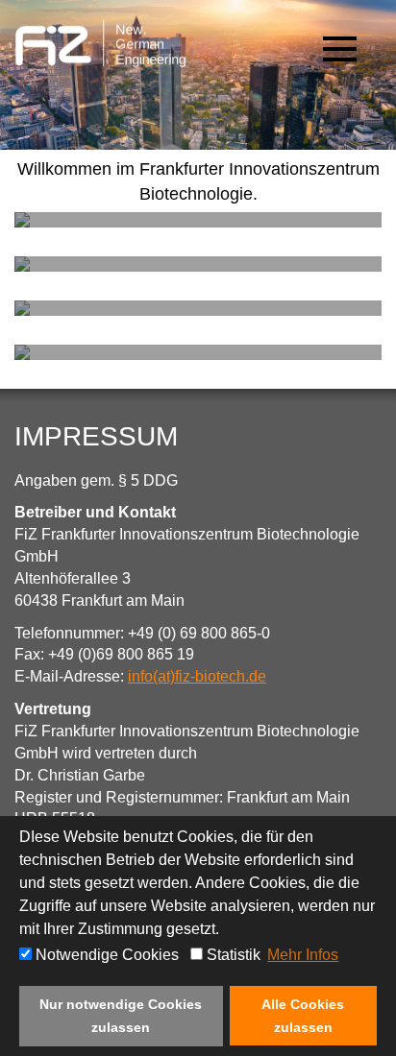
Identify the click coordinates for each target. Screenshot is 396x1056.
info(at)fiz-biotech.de (197, 676)
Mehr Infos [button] (302, 955)
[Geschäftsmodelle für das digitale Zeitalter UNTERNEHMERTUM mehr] (198, 308)
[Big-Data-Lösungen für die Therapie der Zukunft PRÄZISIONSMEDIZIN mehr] (198, 220)
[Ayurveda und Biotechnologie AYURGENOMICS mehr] (198, 352)
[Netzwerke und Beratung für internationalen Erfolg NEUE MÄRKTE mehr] (198, 264)
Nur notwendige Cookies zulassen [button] (120, 1015)
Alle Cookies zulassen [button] (302, 1015)
